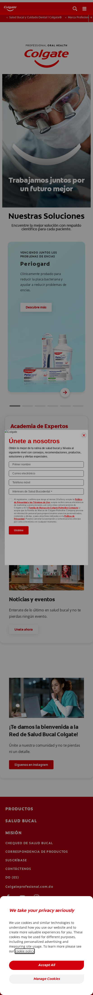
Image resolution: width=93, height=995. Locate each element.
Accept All (46, 965)
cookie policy (24, 951)
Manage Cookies (46, 979)
